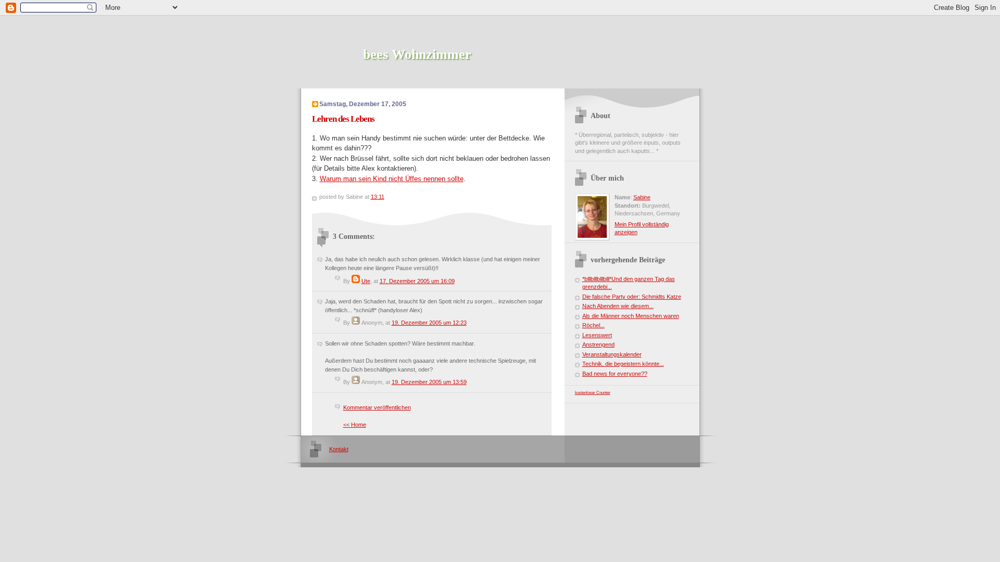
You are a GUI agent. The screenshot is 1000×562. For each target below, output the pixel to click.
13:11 (377, 197)
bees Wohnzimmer (417, 54)
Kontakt (338, 449)
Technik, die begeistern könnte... (623, 364)
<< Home (354, 425)
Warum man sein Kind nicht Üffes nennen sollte (392, 179)
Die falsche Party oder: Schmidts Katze (631, 296)
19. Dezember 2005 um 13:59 (429, 382)
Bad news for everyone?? (614, 374)
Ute (365, 281)
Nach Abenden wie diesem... (618, 306)
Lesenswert (597, 335)
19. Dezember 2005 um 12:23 (429, 323)
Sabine (642, 197)
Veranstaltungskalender (612, 354)
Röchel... (593, 325)
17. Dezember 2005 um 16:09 (417, 281)
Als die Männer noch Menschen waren (630, 316)
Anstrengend (598, 344)
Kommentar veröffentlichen (377, 407)
